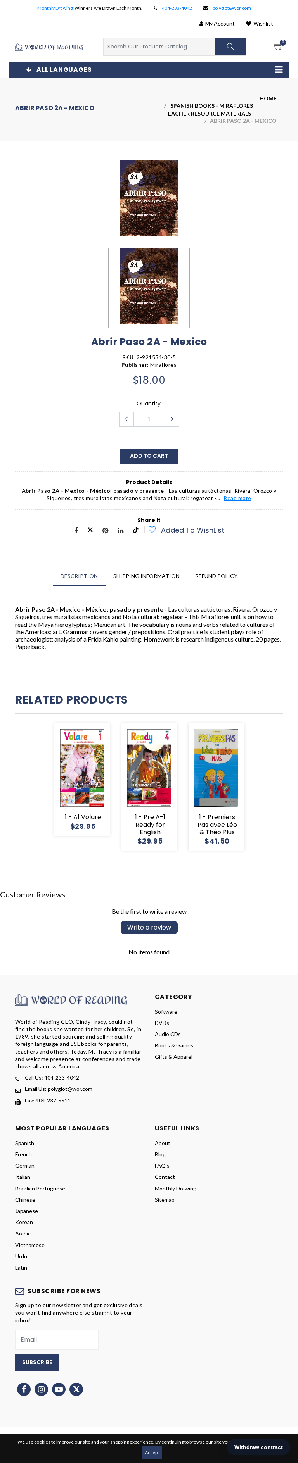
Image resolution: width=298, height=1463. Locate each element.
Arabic (23, 1233)
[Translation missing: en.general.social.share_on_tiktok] (136, 531)
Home (268, 98)
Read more (237, 498)
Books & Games (174, 1045)
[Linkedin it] (120, 531)
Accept (152, 1452)
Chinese (25, 1199)
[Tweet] (90, 531)
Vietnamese (30, 1245)
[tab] (79, 575)
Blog (160, 1154)
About (162, 1143)
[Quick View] (91, 779)
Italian (22, 1176)
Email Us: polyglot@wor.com (58, 1088)
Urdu (21, 1256)
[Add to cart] (54, 779)
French (23, 1154)
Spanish (24, 1143)
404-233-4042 (177, 8)
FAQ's (162, 1165)
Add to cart (149, 456)
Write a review (149, 927)
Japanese (26, 1211)
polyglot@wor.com (232, 8)
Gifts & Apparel (173, 1056)
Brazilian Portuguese (40, 1188)
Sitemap (165, 1199)
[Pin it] (105, 531)
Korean (24, 1222)
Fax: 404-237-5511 (48, 1100)
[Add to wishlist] (148, 531)
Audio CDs (168, 1034)
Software (166, 1011)
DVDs (162, 1023)
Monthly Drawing (55, 8)
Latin (21, 1267)
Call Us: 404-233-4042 (52, 1077)
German (25, 1165)
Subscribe (37, 1362)
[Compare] (109, 779)
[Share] (76, 531)
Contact (165, 1176)
